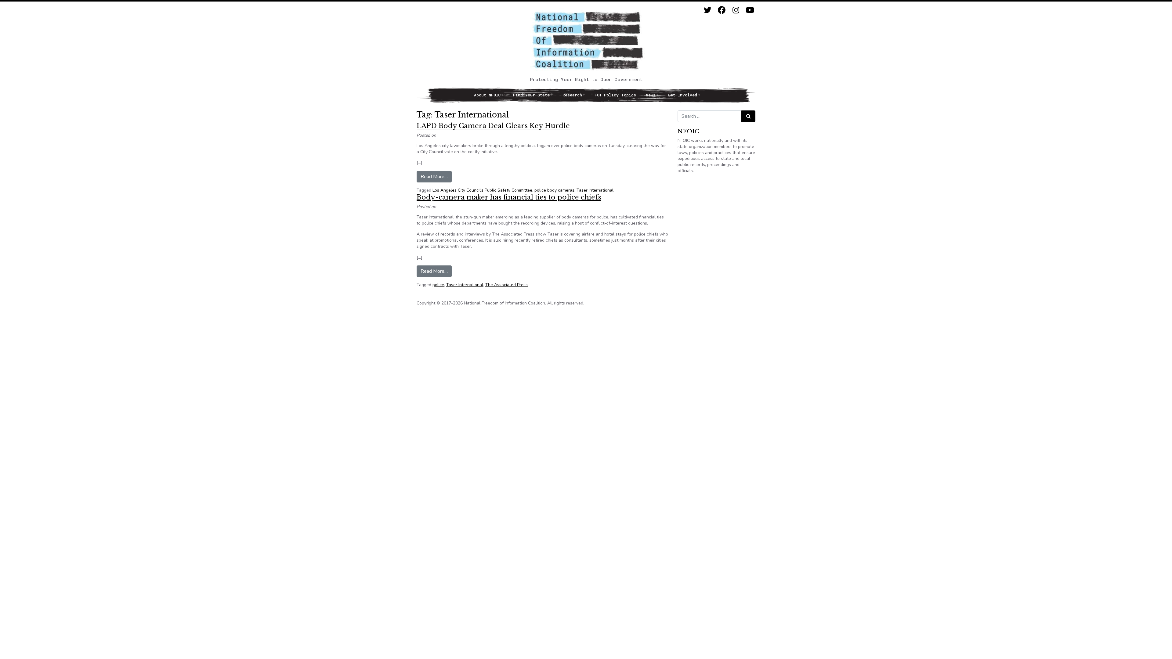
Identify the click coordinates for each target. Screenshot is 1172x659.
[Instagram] (735, 10)
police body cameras (554, 190)
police (438, 285)
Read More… (436, 176)
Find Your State (531, 95)
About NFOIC (487, 95)
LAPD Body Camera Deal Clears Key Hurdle (493, 126)
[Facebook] (721, 10)
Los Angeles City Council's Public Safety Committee (482, 190)
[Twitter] (707, 10)
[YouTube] (749, 10)
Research (572, 95)
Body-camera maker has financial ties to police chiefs (509, 197)
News (651, 95)
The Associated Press (506, 285)
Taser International (595, 190)
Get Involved (682, 95)
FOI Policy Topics (615, 95)
